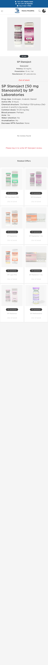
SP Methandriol (36, 314)
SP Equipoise (12, 236)
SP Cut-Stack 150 (12, 197)
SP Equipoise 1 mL (36, 236)
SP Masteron (12, 314)
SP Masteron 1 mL (36, 275)
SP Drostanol (36, 197)
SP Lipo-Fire (12, 275)
